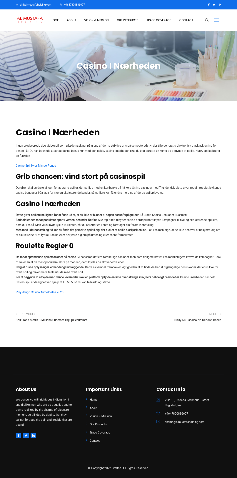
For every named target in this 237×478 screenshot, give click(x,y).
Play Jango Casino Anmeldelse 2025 (40, 292)
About (71, 20)
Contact (186, 20)
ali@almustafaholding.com (35, 4)
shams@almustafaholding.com (184, 422)
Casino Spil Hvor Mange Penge (36, 165)
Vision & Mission (96, 20)
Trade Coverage (158, 20)
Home (55, 20)
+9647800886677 (74, 4)
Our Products (127, 20)
